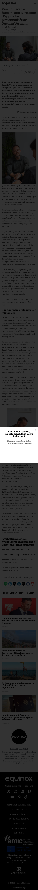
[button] (35, 430)
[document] (19, 445)
